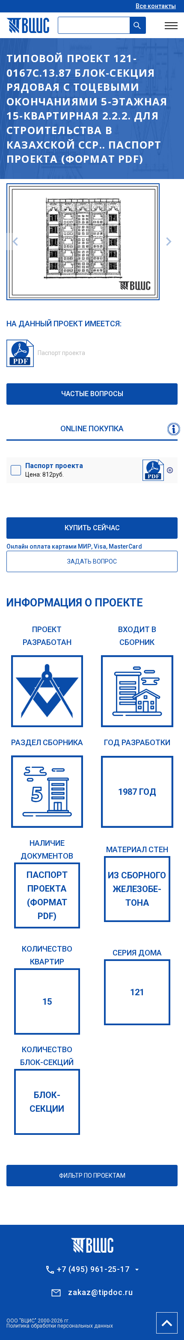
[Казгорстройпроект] (47, 691)
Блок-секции (47, 1102)
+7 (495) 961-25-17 (93, 1269)
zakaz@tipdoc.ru (100, 1292)
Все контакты (156, 6)
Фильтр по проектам (92, 1175)
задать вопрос (92, 561)
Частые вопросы (92, 394)
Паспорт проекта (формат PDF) (47, 895)
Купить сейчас (92, 528)
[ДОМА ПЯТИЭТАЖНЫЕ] (47, 791)
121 (137, 992)
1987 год (137, 792)
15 (47, 1002)
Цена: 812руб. (54, 470)
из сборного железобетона (137, 889)
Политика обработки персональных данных (59, 1326)
